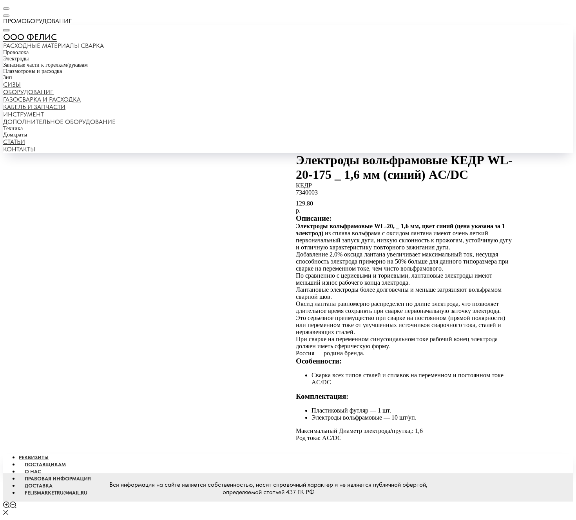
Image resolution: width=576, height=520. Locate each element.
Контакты (19, 149)
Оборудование (28, 92)
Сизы (12, 84)
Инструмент (23, 114)
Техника (13, 128)
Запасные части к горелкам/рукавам (45, 65)
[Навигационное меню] (6, 8)
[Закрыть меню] (6, 30)
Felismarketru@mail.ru (56, 493)
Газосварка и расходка (42, 99)
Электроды (16, 59)
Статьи (14, 141)
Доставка (39, 486)
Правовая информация (58, 479)
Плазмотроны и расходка (32, 71)
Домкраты (15, 135)
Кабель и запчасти (34, 107)
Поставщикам (45, 464)
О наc (33, 472)
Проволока (16, 52)
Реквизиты (34, 457)
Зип (7, 77)
